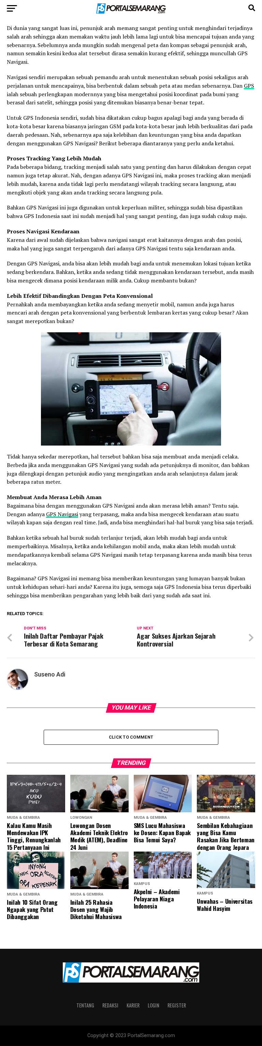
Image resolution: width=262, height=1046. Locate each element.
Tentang (85, 1005)
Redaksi (110, 1005)
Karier (133, 1005)
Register (177, 1005)
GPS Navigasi (62, 514)
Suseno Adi (50, 674)
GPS (249, 85)
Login (153, 1005)
